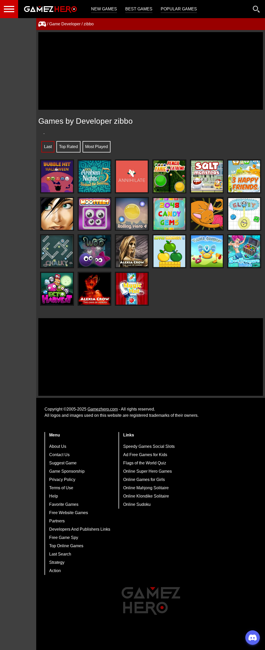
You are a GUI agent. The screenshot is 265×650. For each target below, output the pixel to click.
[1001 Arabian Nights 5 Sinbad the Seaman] (94, 176)
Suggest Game (63, 463)
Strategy (56, 562)
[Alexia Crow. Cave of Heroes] (94, 288)
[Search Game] (256, 10)
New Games (104, 9)
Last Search (60, 554)
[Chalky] (57, 251)
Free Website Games (68, 512)
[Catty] (207, 214)
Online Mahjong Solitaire (146, 488)
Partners (57, 521)
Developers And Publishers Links (79, 529)
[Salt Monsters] (207, 176)
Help (53, 496)
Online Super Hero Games (147, 471)
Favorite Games (63, 504)
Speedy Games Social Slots (149, 446)
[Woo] (94, 251)
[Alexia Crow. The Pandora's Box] (57, 214)
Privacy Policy (62, 479)
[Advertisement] (150, 71)
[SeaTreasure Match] (244, 251)
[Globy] (244, 214)
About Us (57, 446)
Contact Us (59, 454)
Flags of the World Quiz (144, 463)
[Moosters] (94, 214)
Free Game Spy (63, 537)
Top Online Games (66, 546)
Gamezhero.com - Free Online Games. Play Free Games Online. (50, 9)
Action (55, 570)
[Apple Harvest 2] (169, 251)
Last (48, 146)
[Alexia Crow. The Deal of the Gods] (132, 251)
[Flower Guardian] (207, 251)
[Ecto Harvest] (57, 288)
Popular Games (179, 9)
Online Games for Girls (144, 479)
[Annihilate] (132, 176)
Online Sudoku (137, 504)
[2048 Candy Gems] (169, 214)
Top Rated (68, 146)
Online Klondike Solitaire (146, 496)
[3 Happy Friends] (244, 176)
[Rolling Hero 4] (132, 214)
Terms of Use (61, 488)
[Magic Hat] (132, 288)
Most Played (96, 146)
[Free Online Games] (42, 24)
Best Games (138, 9)
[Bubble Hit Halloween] (57, 176)
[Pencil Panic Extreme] (169, 176)
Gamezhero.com (102, 409)
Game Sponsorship (67, 471)
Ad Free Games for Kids (145, 454)
